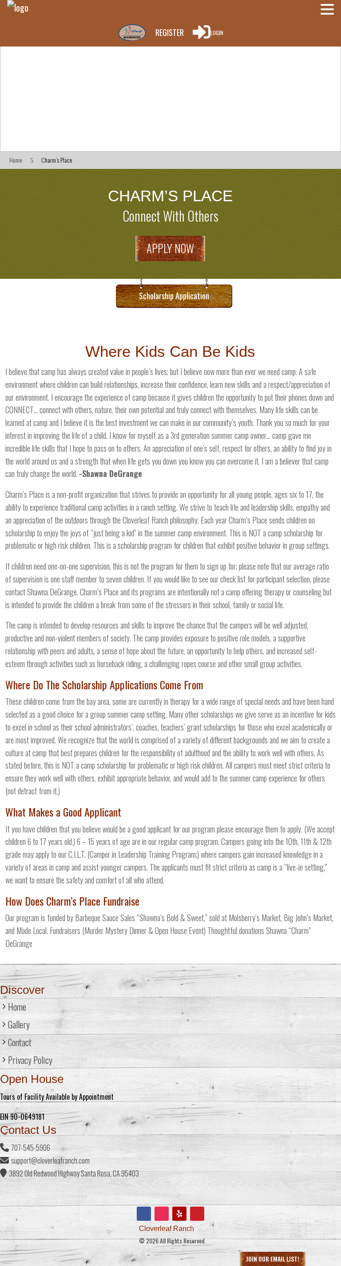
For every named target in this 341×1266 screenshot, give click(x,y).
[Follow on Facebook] (144, 1214)
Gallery (19, 1026)
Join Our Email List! (272, 1258)
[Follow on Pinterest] (197, 1214)
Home (17, 1008)
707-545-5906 (30, 1147)
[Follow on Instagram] (162, 1214)
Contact (20, 1044)
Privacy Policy (30, 1062)
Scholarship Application (174, 295)
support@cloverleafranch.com (50, 1160)
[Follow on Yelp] (179, 1214)
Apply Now (170, 248)
